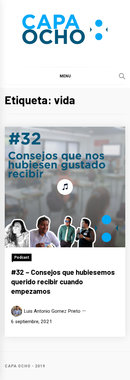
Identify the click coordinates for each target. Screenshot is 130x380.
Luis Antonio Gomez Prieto (52, 311)
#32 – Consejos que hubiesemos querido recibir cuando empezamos (63, 281)
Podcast (21, 257)
